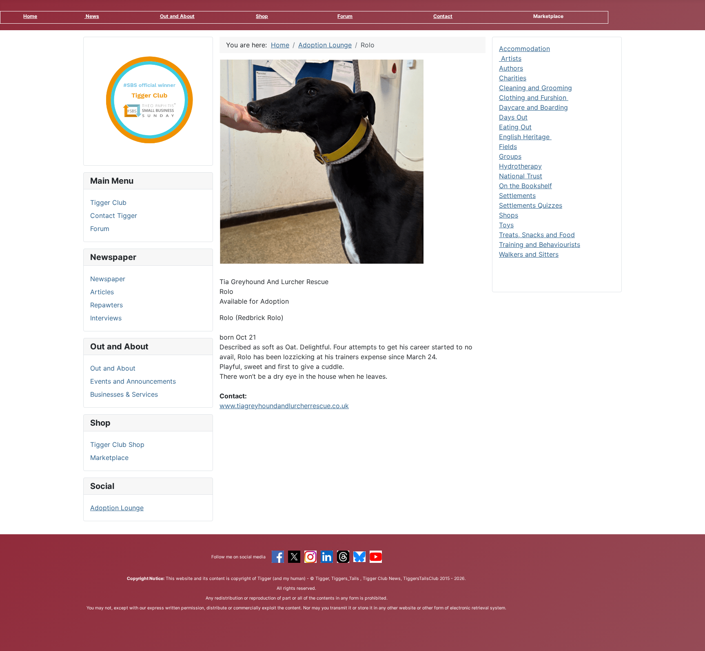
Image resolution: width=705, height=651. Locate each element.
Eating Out (515, 127)
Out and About (177, 16)
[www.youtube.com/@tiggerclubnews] (376, 556)
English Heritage (525, 137)
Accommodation (524, 48)
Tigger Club (108, 202)
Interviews (106, 318)
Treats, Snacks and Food (537, 235)
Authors (511, 68)
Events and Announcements (133, 381)
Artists (510, 58)
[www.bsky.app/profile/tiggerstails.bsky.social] (359, 556)
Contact (442, 16)
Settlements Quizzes (530, 205)
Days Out (513, 117)
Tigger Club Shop (117, 444)
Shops (508, 215)
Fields (508, 146)
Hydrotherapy (520, 166)
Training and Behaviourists (539, 244)
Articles (102, 292)
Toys (506, 225)
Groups (510, 156)
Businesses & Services (124, 394)
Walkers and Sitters (529, 254)
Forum (344, 16)
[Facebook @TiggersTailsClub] (278, 556)
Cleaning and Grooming (535, 88)
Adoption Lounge (117, 508)
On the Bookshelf (525, 186)
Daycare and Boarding (533, 107)
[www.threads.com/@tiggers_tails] (343, 556)
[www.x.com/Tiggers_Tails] (294, 556)
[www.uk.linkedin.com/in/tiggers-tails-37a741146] (327, 556)
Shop (262, 16)
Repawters (106, 305)
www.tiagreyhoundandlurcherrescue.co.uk (284, 406)
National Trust (520, 176)
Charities (512, 78)
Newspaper (107, 279)
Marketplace (109, 457)
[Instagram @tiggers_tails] (310, 556)
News (91, 16)
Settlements (517, 195)
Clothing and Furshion (533, 97)
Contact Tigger (113, 215)
